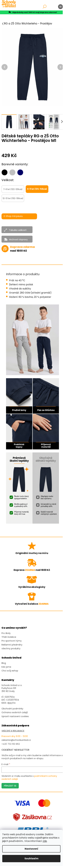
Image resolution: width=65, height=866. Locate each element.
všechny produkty (11, 648)
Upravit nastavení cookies (15, 716)
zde (45, 841)
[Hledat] (45, 7)
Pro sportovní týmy (12, 640)
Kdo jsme (6, 667)
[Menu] (60, 7)
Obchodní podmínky (12, 708)
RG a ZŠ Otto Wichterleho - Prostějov (28, 23)
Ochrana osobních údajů (15, 712)
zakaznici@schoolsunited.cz (16, 740)
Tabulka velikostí (17, 230)
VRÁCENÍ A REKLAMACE (13, 730)
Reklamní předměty (12, 644)
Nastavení (31, 849)
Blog (4, 663)
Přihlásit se (10, 785)
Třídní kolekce (9, 637)
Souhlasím (31, 858)
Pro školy (6, 633)
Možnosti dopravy (18, 239)
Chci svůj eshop (10, 670)
